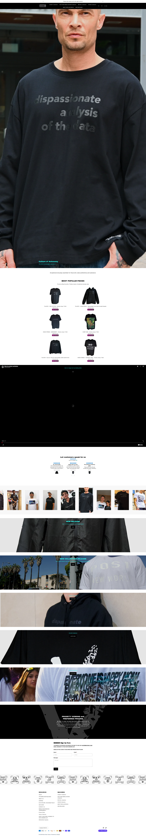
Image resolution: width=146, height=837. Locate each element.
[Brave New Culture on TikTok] (106, 828)
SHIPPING (41, 800)
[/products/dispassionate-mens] (55, 296)
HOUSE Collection (92, 4)
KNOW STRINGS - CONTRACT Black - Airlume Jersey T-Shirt (91, 357)
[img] (73, 459)
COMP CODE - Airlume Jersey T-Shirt (91, 332)
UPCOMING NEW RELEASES (45, 796)
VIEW (73, 527)
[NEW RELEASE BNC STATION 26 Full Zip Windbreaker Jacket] (73, 535)
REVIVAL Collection (82, 4)
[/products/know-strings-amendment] (55, 321)
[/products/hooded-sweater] (90, 296)
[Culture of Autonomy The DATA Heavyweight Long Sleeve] (73, 138)
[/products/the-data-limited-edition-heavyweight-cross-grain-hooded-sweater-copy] (55, 347)
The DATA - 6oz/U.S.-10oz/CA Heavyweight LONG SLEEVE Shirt (55, 357)
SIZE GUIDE (41, 804)
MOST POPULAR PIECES (68, 7)
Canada (43, 827)
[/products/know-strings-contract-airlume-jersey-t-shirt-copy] (91, 347)
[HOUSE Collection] (73, 647)
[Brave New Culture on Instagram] (103, 828)
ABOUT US (41, 798)
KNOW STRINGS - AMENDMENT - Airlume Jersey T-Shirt (55, 332)
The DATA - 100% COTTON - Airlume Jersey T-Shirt (55, 306)
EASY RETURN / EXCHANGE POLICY (47, 802)
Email (75, 752)
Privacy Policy (42, 812)
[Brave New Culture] (43, 6)
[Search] (98, 6)
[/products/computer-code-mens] (91, 321)
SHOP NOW (73, 598)
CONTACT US (42, 806)
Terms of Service (42, 814)
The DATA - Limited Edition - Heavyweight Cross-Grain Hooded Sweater (90, 306)
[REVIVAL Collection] (73, 684)
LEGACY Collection (53, 4)
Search (40, 794)
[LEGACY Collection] (73, 610)
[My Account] (101, 6)
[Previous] (43, 1)
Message (56, 757)
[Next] (103, 1)
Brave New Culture (46, 834)
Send (56, 769)
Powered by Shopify (55, 834)
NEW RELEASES (79, 7)
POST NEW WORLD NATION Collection (67, 4)
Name (55, 752)
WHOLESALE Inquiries (43, 819)
